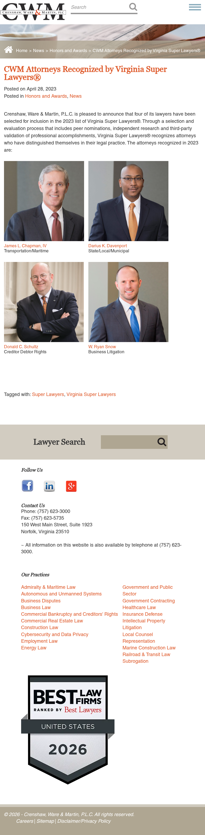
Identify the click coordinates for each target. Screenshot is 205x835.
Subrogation (135, 661)
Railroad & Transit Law (146, 654)
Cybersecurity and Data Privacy (54, 634)
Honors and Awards (68, 50)
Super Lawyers (48, 394)
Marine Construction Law (149, 647)
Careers (24, 821)
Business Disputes (41, 600)
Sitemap (45, 821)
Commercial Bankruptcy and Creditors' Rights (69, 614)
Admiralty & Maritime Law (48, 587)
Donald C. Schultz (21, 346)
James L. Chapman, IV (25, 245)
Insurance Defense (143, 614)
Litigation (132, 627)
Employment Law (39, 641)
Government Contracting (149, 600)
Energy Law (33, 647)
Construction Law (39, 627)
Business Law (36, 607)
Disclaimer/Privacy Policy (84, 821)
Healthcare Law (139, 607)
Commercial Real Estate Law (52, 621)
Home (21, 50)
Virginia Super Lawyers (91, 394)
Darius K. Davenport (107, 245)
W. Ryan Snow (102, 346)
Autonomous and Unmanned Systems (61, 594)
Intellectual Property (144, 621)
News (38, 50)
